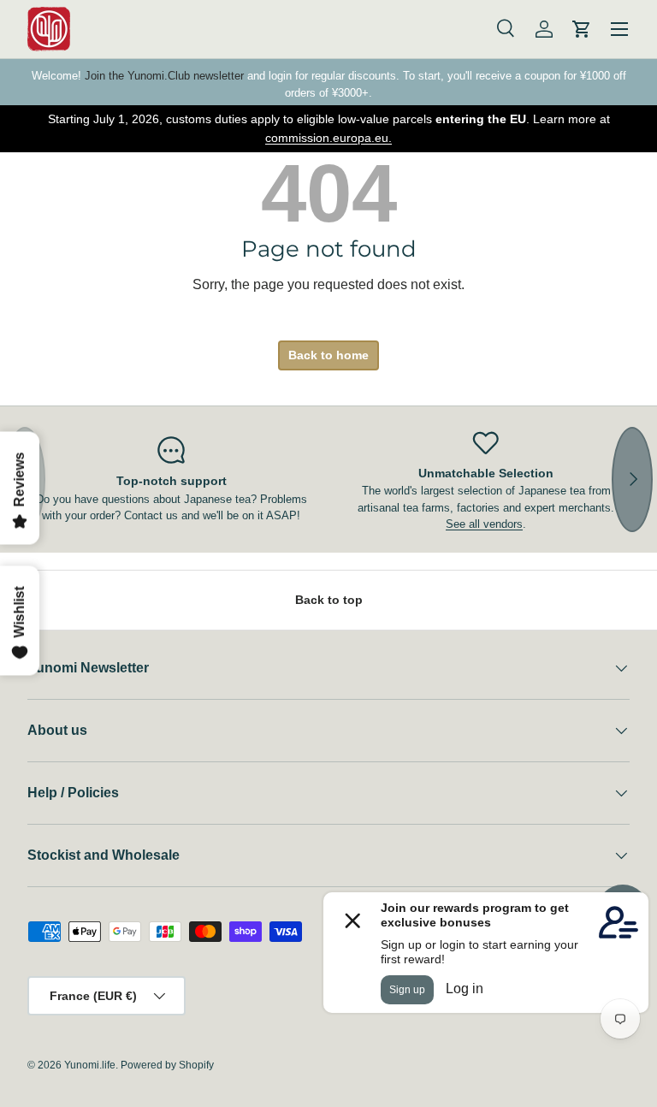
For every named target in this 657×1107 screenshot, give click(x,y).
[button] (582, 29)
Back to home (328, 355)
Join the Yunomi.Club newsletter (164, 75)
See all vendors (484, 524)
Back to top (329, 600)
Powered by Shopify (167, 1065)
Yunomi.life (89, 1065)
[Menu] (619, 29)
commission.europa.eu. (328, 138)
